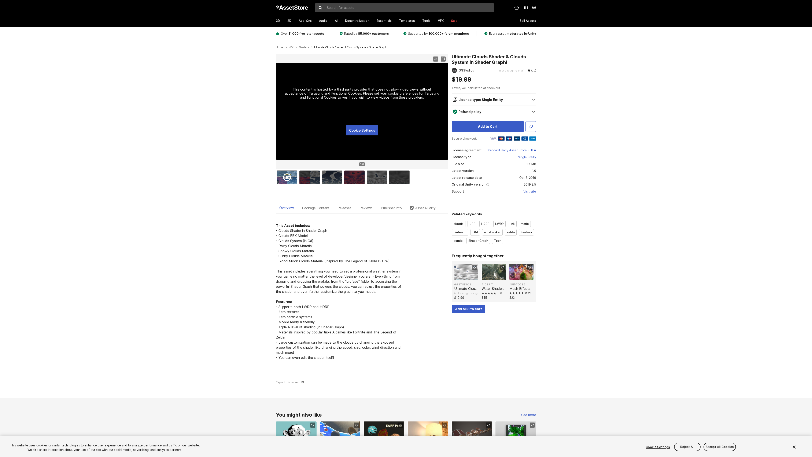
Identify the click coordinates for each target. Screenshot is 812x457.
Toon (497, 240)
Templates (407, 20)
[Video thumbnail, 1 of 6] (288, 177)
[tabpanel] (362, 291)
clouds (459, 224)
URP (472, 224)
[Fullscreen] (443, 59)
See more (528, 415)
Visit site (529, 191)
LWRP (499, 224)
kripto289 (517, 284)
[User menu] (534, 8)
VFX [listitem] (291, 47)
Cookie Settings (362, 130)
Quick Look (468, 276)
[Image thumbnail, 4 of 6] (355, 177)
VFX (441, 20)
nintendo (460, 232)
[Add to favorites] (474, 267)
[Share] (435, 59)
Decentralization (357, 20)
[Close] (794, 447)
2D (289, 20)
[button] (516, 7)
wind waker (492, 232)
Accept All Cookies (720, 447)
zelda (511, 232)
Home (280, 47)
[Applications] (525, 7)
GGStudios (462, 284)
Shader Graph (478, 240)
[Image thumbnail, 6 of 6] (400, 177)
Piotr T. (488, 284)
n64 (475, 232)
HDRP (485, 224)
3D (278, 20)
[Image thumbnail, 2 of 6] (310, 177)
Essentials (384, 20)
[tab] (286, 208)
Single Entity (527, 157)
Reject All (687, 447)
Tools (426, 20)
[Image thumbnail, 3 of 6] (333, 177)
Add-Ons (305, 20)
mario (525, 224)
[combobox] (404, 7)
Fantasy (526, 232)
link (512, 224)
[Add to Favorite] (530, 126)
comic (458, 240)
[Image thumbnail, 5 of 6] (378, 177)
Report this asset (287, 382)
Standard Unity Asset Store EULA (511, 150)
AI (336, 20)
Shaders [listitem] (304, 47)
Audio (323, 20)
